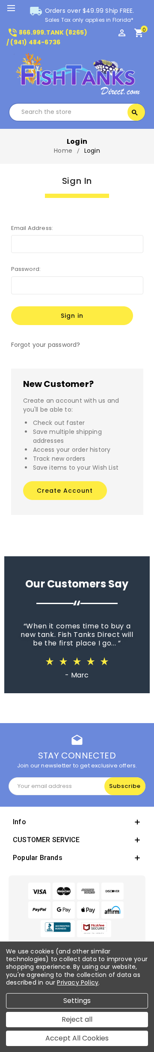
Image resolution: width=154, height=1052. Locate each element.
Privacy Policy (77, 982)
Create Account (65, 490)
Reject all (77, 1019)
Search (135, 112)
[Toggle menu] (15, 8)
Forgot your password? (45, 344)
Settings (77, 1001)
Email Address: (32, 228)
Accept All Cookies (77, 1038)
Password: (26, 269)
